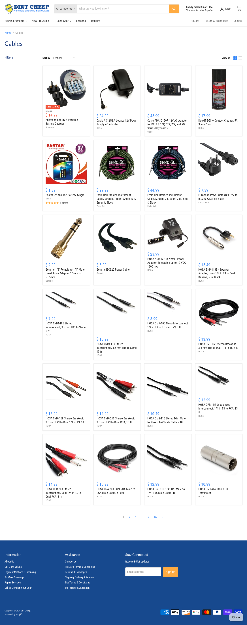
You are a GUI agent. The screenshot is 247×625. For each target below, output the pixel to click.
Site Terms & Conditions (77, 582)
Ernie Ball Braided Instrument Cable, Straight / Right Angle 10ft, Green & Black (116, 198)
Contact (237, 21)
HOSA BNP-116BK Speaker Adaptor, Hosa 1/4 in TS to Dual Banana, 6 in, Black (216, 273)
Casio (99, 128)
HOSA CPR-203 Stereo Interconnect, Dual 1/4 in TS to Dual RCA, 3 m (63, 492)
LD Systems (203, 202)
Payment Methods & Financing (20, 572)
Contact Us (70, 561)
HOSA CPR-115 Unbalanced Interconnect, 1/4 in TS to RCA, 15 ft (218, 408)
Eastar (48, 198)
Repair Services (13, 582)
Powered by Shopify (13, 614)
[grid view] (234, 58)
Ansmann (50, 127)
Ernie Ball (101, 206)
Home (8, 33)
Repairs (95, 21)
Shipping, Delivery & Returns (79, 577)
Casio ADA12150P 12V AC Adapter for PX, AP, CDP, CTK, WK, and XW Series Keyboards (167, 124)
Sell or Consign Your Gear (18, 587)
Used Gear (63, 21)
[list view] (239, 58)
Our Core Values (13, 566)
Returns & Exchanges (76, 572)
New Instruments (15, 21)
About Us (9, 561)
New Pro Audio (41, 21)
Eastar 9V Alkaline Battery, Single (65, 195)
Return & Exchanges (216, 21)
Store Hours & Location (77, 587)
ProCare (194, 21)
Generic (49, 280)
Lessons (81, 21)
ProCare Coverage (14, 577)
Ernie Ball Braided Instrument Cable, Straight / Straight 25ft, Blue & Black (167, 198)
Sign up (170, 572)
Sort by (46, 58)
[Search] (174, 9)
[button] (226, 9)
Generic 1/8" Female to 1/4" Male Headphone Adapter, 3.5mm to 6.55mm (65, 273)
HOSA (201, 128)
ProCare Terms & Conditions (80, 566)
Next (157, 517)
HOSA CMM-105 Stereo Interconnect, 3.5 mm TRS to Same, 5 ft (66, 327)
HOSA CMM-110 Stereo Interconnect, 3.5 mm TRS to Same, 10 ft (117, 347)
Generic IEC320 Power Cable (113, 269)
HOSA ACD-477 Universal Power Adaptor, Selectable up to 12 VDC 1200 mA (166, 262)
